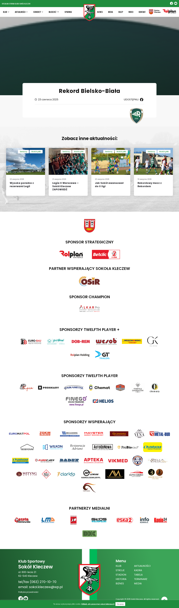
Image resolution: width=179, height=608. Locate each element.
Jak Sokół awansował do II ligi (109, 184)
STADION (121, 574)
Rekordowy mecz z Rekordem (150, 184)
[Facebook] (141, 99)
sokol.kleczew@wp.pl (46, 587)
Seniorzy (23, 151)
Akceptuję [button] (120, 604)
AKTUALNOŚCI (142, 566)
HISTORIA (121, 579)
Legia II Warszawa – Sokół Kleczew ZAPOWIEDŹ (65, 186)
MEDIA (110, 11)
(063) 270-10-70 (43, 582)
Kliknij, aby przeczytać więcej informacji (97, 604)
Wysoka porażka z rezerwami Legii (22, 184)
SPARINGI (68, 11)
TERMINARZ (140, 579)
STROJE (120, 570)
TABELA (138, 574)
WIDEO (130, 11)
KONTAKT (142, 11)
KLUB (118, 566)
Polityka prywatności (28, 592)
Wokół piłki (36, 151)
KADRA (138, 570)
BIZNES (100, 11)
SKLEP (120, 11)
